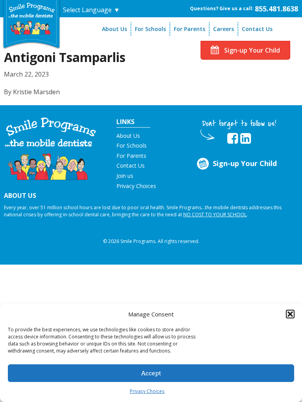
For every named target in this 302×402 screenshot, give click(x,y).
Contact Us (257, 29)
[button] (290, 314)
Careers (223, 29)
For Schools (150, 29)
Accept (151, 373)
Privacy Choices (147, 391)
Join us (124, 175)
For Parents (189, 29)
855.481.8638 (276, 8)
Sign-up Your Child (251, 50)
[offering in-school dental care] (31, 18)
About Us (114, 29)
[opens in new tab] (232, 138)
